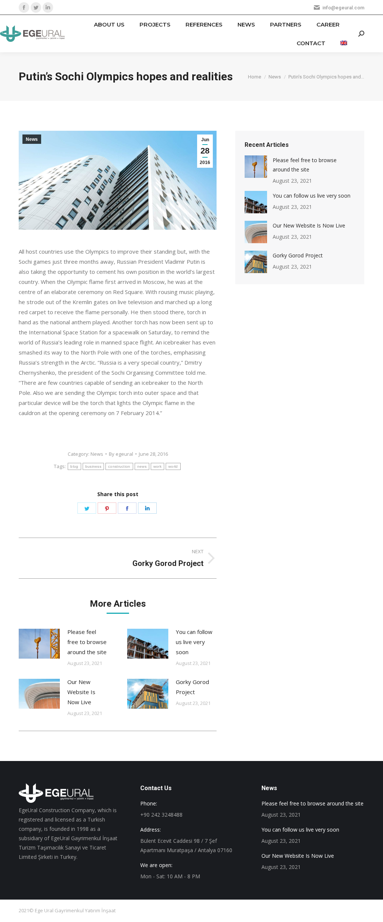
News (32, 139)
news (142, 466)
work (157, 466)
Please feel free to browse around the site (87, 642)
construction (119, 466)
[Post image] (39, 644)
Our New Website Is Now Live (81, 692)
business (93, 466)
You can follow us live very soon (194, 642)
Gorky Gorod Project (192, 687)
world (173, 466)
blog (74, 466)
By (121, 454)
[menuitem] (109, 24)
